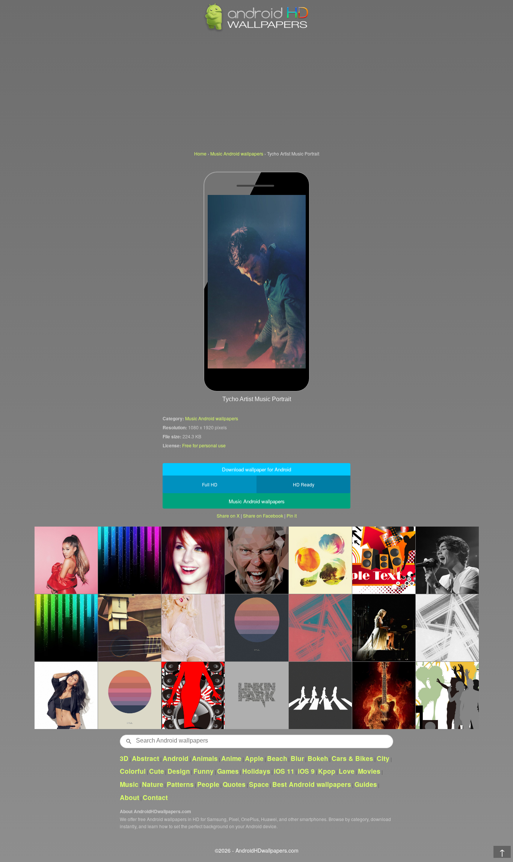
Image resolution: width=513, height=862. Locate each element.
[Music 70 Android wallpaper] (193, 695)
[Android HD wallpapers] (256, 30)
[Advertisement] (256, 90)
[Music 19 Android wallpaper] (383, 695)
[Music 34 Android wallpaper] (383, 560)
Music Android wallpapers (211, 418)
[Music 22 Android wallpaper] (129, 627)
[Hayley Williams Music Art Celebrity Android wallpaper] (193, 560)
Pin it (292, 515)
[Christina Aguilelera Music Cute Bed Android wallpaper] (193, 627)
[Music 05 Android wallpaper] (66, 627)
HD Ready (303, 484)
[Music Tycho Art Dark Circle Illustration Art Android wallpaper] (256, 627)
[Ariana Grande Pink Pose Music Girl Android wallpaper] (66, 560)
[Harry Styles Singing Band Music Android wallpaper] (447, 560)
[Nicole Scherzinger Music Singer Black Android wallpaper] (66, 695)
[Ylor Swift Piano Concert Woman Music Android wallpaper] (383, 627)
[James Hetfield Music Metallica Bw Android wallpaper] (256, 560)
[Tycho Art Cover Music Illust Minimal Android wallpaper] (129, 695)
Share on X (228, 515)
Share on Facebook (263, 515)
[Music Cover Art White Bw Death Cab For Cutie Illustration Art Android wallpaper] (447, 627)
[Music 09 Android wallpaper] (129, 560)
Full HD (209, 484)
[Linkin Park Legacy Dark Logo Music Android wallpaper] (256, 695)
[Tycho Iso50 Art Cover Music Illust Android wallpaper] (320, 560)
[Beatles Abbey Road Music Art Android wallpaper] (320, 695)
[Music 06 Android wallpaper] (447, 695)
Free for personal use (204, 445)
